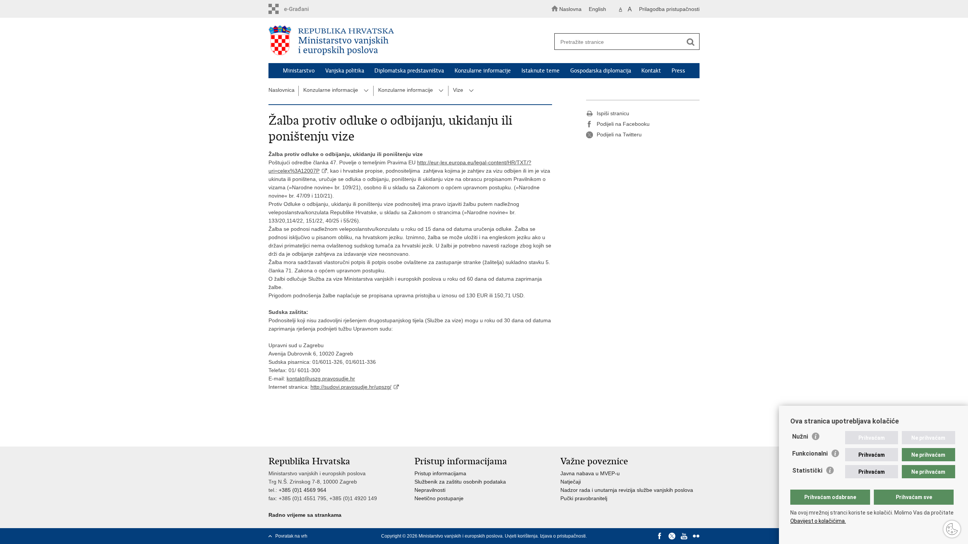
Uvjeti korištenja (521, 536)
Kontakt (651, 70)
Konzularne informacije (483, 70)
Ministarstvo (299, 70)
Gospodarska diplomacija (600, 70)
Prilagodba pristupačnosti (669, 9)
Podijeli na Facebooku (623, 124)
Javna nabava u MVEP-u (590, 473)
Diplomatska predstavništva (409, 70)
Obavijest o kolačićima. (818, 521)
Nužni (800, 436)
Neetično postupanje (439, 498)
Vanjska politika (344, 70)
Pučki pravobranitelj (583, 498)
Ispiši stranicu (613, 113)
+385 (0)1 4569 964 (302, 490)
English (597, 9)
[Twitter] (672, 536)
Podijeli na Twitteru (619, 134)
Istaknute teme (540, 70)
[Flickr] (696, 536)
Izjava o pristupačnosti (563, 536)
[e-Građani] (300, 9)
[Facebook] (659, 536)
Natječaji (570, 482)
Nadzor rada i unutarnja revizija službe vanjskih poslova (626, 490)
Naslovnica (281, 90)
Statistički (807, 470)
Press (678, 70)
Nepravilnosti (429, 490)
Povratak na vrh (291, 536)
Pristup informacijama (440, 473)
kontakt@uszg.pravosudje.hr (321, 379)
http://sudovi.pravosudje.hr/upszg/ (350, 387)
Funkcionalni (810, 453)
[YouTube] (684, 536)
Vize (458, 90)
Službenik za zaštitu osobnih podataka (460, 482)
